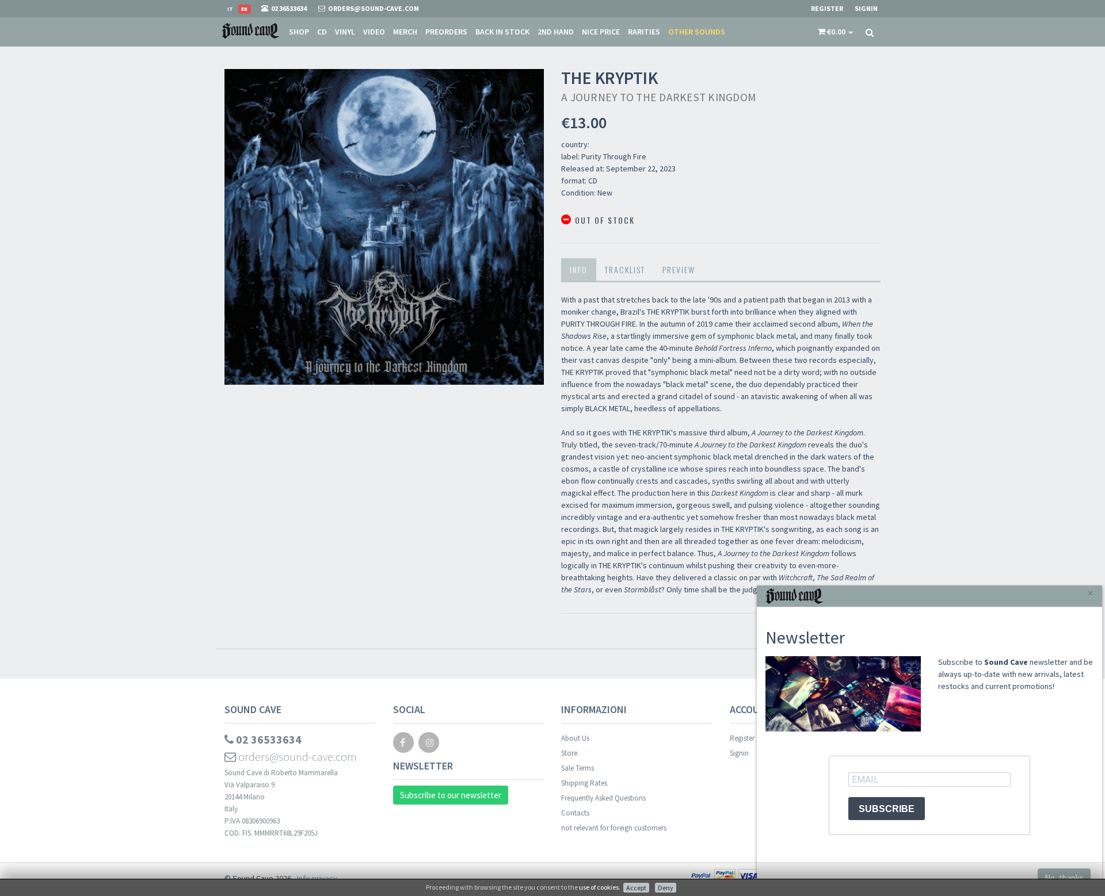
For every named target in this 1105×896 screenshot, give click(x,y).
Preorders (446, 31)
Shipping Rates (584, 783)
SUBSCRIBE (887, 809)
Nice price (601, 31)
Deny (665, 887)
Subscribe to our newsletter (450, 795)
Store (569, 753)
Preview (678, 269)
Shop (299, 31)
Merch (405, 31)
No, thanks (1064, 877)
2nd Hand (556, 31)
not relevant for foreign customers (613, 828)
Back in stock (502, 31)
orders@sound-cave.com (296, 756)
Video (374, 31)
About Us (575, 738)
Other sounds (696, 31)
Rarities (644, 31)
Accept (636, 887)
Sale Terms (577, 768)
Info (579, 269)
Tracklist (625, 269)
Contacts (575, 813)
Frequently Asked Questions (603, 798)
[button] (835, 31)
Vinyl (345, 31)
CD (322, 31)
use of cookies (599, 887)
